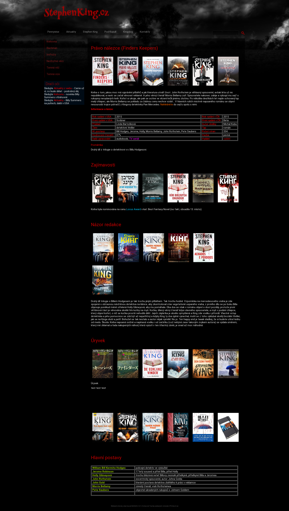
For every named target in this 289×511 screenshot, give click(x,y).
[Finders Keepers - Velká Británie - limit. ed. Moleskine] (229, 428)
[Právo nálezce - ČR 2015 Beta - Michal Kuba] (128, 71)
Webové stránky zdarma (120, 506)
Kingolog (128, 31)
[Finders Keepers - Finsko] (229, 71)
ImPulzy (51, 54)
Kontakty (145, 31)
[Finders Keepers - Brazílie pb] (204, 248)
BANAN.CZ (135, 506)
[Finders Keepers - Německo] (203, 71)
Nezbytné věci (55, 61)
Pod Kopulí (110, 31)
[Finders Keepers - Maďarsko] (178, 428)
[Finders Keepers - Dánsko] (229, 364)
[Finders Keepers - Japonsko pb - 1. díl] (103, 364)
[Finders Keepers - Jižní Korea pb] (203, 428)
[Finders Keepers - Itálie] (103, 280)
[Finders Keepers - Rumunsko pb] (178, 364)
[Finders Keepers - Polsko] (104, 248)
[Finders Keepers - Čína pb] (203, 188)
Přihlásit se (174, 506)
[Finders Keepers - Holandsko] (153, 364)
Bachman (51, 48)
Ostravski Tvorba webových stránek (155, 506)
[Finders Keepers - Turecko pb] (178, 188)
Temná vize (53, 74)
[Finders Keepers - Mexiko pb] (153, 428)
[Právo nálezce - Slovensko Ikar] (178, 71)
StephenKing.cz (76, 13)
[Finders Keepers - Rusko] (129, 248)
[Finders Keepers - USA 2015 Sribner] (103, 71)
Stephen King (90, 31)
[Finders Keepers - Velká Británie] (153, 71)
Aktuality (71, 31)
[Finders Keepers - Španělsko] (154, 248)
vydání (226, 138)
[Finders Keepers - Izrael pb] (128, 188)
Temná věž (52, 67)
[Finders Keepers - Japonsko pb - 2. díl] (128, 364)
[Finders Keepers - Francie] (103, 188)
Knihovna (51, 41)
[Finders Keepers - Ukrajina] (179, 248)
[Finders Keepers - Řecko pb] (103, 428)
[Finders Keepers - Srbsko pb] (128, 428)
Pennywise (53, 31)
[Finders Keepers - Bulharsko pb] (229, 188)
